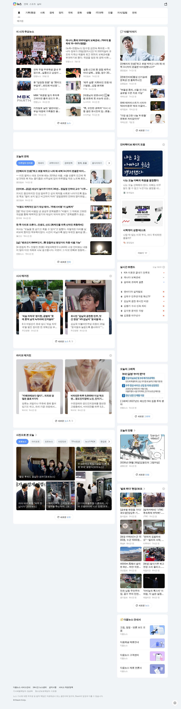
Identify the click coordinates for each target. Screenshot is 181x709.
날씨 (39, 4)
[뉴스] (19, 4)
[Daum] (15, 4)
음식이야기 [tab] (97, 163)
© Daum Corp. (19, 700)
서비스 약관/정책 (66, 687)
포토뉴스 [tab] (22, 441)
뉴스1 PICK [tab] (90, 441)
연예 (26, 4)
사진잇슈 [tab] (62, 441)
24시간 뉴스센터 (40, 687)
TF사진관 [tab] (75, 441)
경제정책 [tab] (68, 163)
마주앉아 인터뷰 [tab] (25, 163)
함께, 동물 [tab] (82, 163)
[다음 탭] (109, 163)
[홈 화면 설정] (175, 703)
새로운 (65, 123)
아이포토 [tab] (36, 441)
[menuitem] (19, 12)
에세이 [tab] (41, 163)
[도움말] (111, 276)
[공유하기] (165, 4)
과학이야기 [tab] (54, 163)
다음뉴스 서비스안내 (21, 687)
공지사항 (52, 687)
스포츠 (32, 4)
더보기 (141, 253)
